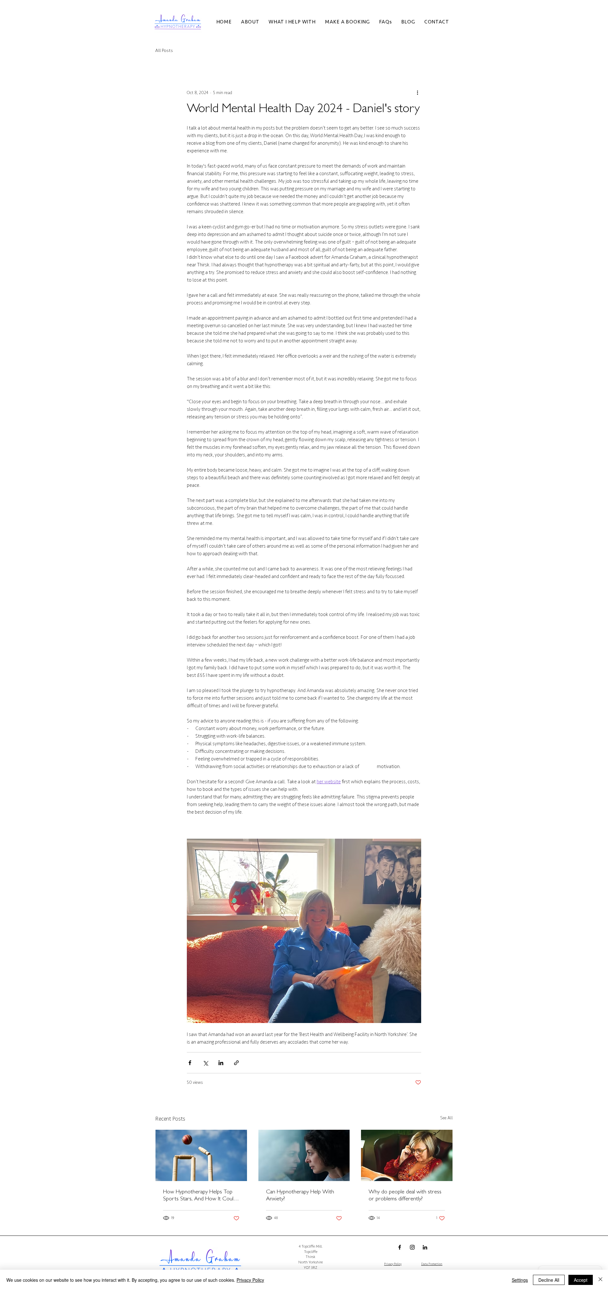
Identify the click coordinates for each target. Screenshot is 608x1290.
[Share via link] (236, 1063)
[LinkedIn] (425, 1247)
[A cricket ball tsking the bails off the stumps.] (201, 1155)
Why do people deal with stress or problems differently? (405, 1196)
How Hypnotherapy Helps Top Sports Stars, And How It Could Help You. (199, 1196)
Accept (580, 1280)
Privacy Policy (250, 1280)
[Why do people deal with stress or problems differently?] (407, 1155)
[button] (250, 22)
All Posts (164, 51)
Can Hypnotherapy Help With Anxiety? (300, 1196)
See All (446, 1118)
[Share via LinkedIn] (221, 1063)
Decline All (548, 1280)
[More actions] (417, 92)
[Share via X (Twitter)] (205, 1063)
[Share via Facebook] (190, 1063)
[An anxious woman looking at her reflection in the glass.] (304, 1155)
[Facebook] (399, 1247)
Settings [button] (520, 1280)
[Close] (600, 1280)
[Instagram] (412, 1247)
